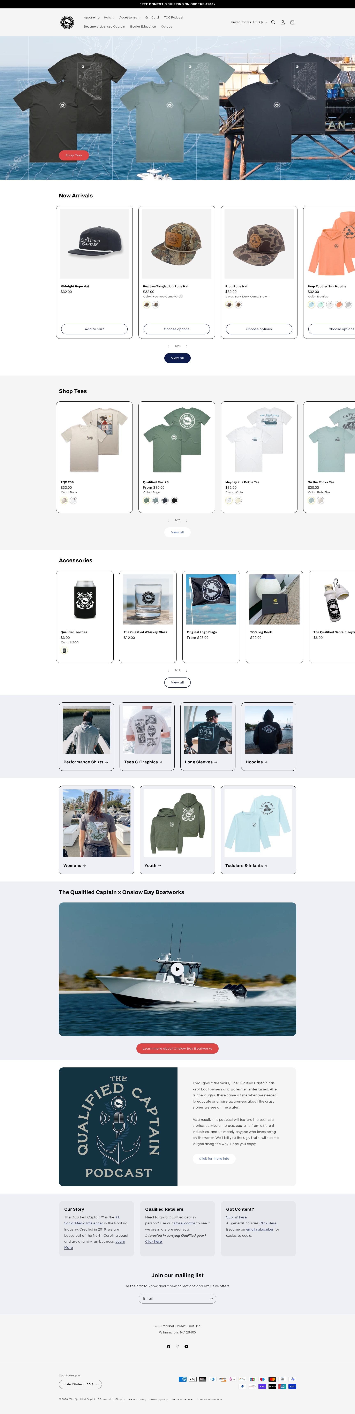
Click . (154, 1241)
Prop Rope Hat (236, 286)
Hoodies (254, 762)
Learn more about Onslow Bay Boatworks (177, 1048)
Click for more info (214, 1158)
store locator (184, 1223)
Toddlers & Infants (244, 865)
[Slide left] (168, 346)
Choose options (177, 329)
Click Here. (268, 1223)
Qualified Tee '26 (156, 482)
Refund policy (137, 1399)
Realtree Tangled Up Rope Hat (165, 286)
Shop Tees (73, 155)
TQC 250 (67, 482)
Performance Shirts (83, 762)
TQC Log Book (261, 632)
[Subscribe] (211, 1299)
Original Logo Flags (202, 632)
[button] (91, 17)
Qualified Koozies (74, 632)
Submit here (236, 1217)
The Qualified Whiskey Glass (145, 632)
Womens (72, 865)
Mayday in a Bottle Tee (242, 482)
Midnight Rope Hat (75, 286)
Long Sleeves (199, 762)
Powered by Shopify (112, 1399)
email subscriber (260, 1229)
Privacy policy (159, 1399)
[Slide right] (186, 346)
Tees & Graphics (141, 762)
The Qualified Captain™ (84, 1399)
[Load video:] (177, 969)
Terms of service (182, 1399)
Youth (150, 865)
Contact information (209, 1399)
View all (177, 358)
